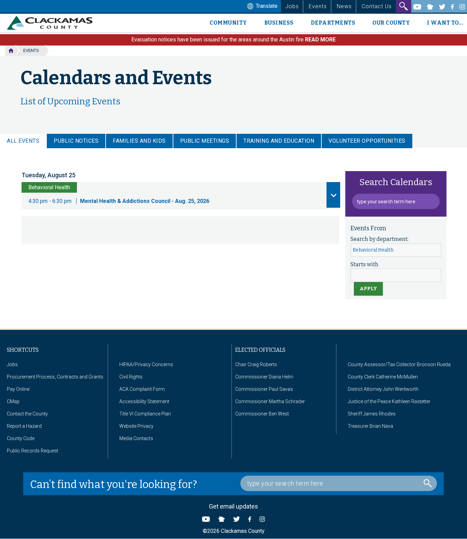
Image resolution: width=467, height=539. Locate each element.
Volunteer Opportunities (367, 141)
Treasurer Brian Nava (370, 426)
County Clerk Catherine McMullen (383, 377)
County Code (21, 438)
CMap (13, 401)
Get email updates (233, 506)
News (344, 6)
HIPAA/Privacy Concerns (146, 364)
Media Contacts (136, 438)
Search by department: (379, 239)
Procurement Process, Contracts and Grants (55, 377)
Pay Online (18, 389)
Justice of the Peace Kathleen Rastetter (389, 401)
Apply (368, 289)
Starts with (364, 264)
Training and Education (278, 141)
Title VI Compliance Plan (145, 413)
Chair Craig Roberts (256, 364)
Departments (333, 23)
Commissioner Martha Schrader (270, 401)
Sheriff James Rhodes (372, 413)
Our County (391, 23)
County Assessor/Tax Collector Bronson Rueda (399, 364)
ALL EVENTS (23, 141)
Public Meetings (204, 141)
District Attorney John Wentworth (383, 389)
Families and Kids (139, 141)
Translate (266, 6)
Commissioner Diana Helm (264, 377)
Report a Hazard (24, 426)
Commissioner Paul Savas (264, 389)
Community (228, 23)
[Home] (52, 23)
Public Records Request (32, 450)
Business (279, 23)
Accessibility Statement (144, 401)
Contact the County (27, 413)
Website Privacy (136, 426)
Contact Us (377, 6)
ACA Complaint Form (142, 389)
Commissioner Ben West (262, 413)
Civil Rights (131, 377)
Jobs (292, 6)
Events (318, 6)
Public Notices (76, 141)
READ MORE (320, 39)
